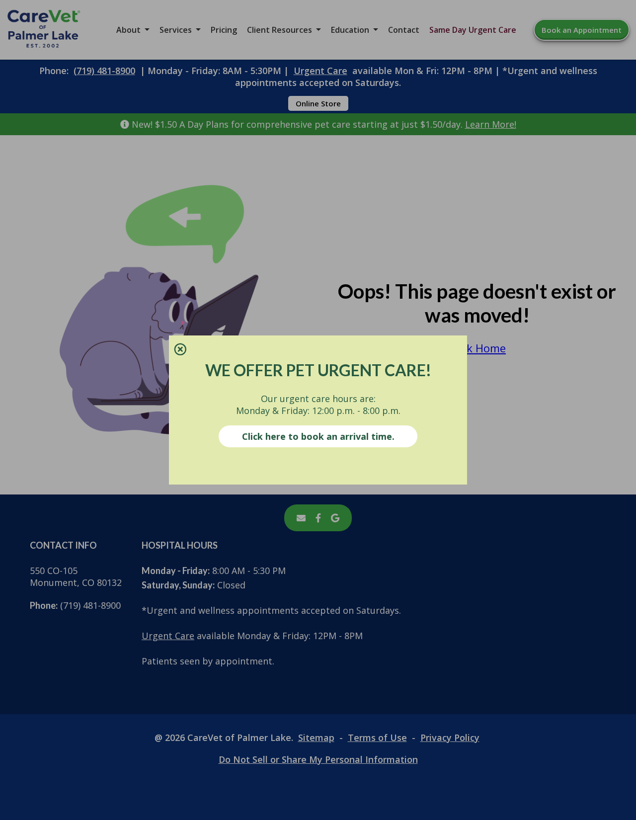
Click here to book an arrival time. (318, 436)
